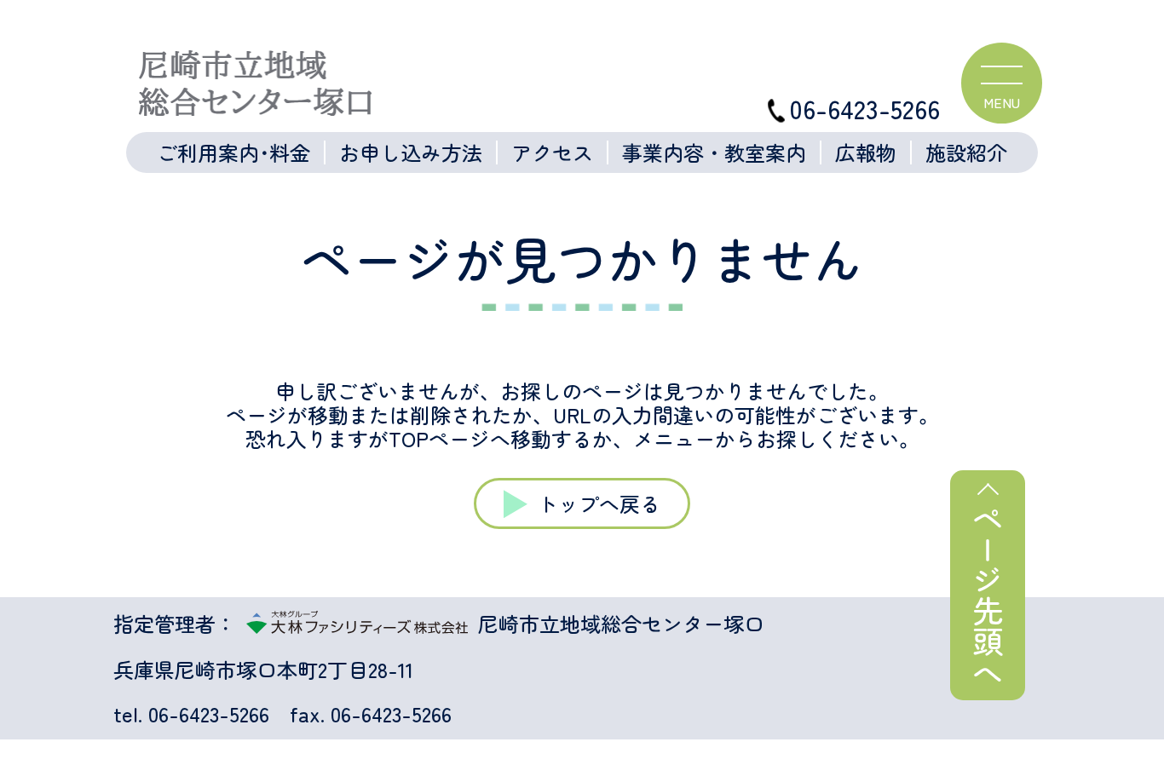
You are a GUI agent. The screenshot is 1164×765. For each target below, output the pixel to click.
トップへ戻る (599, 503)
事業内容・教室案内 (714, 152)
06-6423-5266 (865, 109)
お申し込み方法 (410, 152)
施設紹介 (966, 152)
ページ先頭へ (987, 595)
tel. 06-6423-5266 (191, 714)
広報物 (865, 152)
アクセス (552, 152)
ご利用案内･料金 (233, 152)
